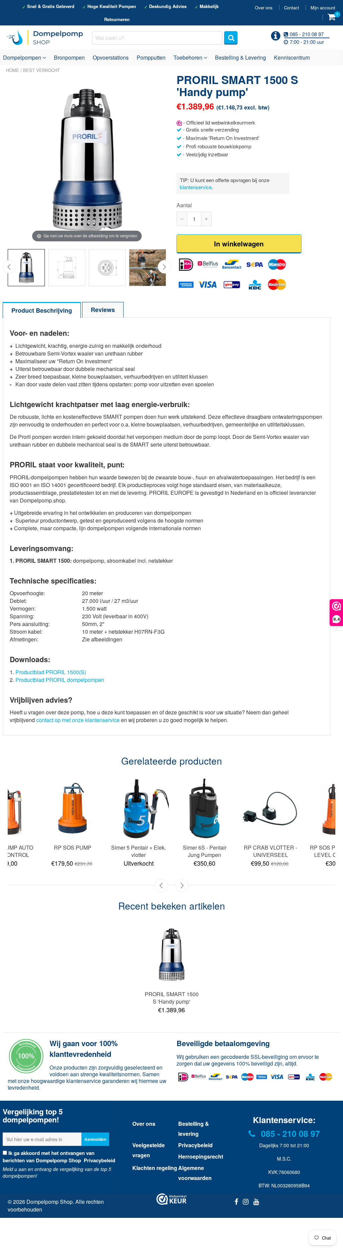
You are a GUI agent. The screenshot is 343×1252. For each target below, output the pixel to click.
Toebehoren (189, 57)
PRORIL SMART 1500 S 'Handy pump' (172, 997)
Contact (291, 7)
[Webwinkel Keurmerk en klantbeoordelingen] (171, 1199)
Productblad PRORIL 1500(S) (50, 672)
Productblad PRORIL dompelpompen (59, 680)
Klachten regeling (154, 1168)
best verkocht (41, 70)
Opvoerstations (111, 57)
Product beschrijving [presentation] (41, 310)
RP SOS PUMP (72, 847)
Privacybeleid (98, 1160)
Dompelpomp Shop (49, 1201)
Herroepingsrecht (200, 1156)
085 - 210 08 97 (289, 1133)
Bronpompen (69, 57)
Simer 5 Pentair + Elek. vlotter (138, 851)
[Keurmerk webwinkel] (179, 122)
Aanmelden (95, 1139)
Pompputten (151, 57)
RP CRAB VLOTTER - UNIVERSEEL (270, 851)
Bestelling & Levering (240, 57)
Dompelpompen (23, 57)
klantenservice (196, 186)
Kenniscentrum (292, 57)
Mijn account (323, 7)
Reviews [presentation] (103, 309)
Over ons (264, 7)
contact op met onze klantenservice (78, 720)
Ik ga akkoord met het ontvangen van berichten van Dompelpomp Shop (59, 1156)
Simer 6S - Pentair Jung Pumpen (204, 851)
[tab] (42, 309)
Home (12, 70)
